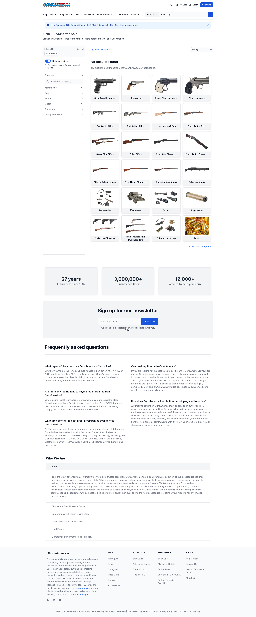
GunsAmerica (58, 553)
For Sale (150, 14)
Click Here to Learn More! (126, 25)
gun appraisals (83, 588)
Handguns (113, 558)
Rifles (110, 564)
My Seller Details (166, 564)
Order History (140, 569)
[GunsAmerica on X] (54, 600)
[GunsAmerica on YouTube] (60, 600)
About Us (190, 578)
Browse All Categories (200, 246)
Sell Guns (206, 5)
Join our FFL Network (169, 574)
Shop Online (48, 14)
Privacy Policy (166, 611)
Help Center (192, 558)
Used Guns (113, 574)
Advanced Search (142, 564)
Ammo (111, 580)
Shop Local (65, 14)
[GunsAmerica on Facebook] (48, 600)
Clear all (80, 49)
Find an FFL (139, 574)
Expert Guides (103, 14)
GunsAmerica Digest (79, 594)
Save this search (102, 49)
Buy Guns (138, 558)
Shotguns (113, 569)
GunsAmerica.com (76, 611)
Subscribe (150, 321)
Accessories (114, 585)
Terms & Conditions (182, 611)
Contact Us (191, 564)
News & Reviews (83, 14)
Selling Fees (164, 569)
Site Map (197, 611)
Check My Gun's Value (126, 14)
